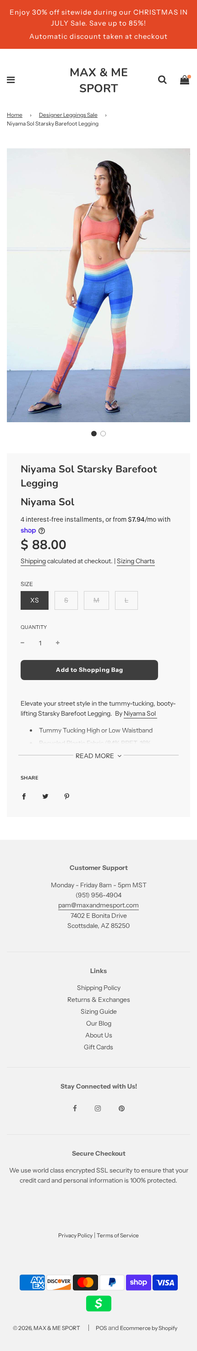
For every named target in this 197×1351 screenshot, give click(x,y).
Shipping (33, 561)
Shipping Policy (98, 988)
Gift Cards (98, 1047)
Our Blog (98, 1023)
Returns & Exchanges (98, 999)
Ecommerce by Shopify (148, 1328)
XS (34, 600)
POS (101, 1328)
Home (14, 114)
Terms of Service (118, 1235)
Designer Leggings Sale (68, 114)
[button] (94, 433)
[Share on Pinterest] (67, 796)
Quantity (34, 627)
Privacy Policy (75, 1235)
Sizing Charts (136, 561)
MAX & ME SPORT (99, 80)
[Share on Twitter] (45, 796)
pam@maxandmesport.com (98, 905)
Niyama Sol (47, 502)
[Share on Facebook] (24, 796)
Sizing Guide (99, 1011)
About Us (98, 1035)
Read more (95, 756)
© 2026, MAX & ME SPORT (46, 1328)
